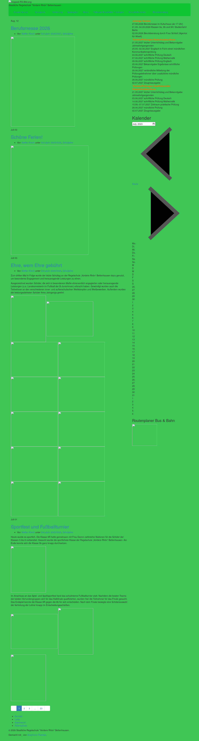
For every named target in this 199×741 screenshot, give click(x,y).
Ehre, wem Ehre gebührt (36, 265)
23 (41, 708)
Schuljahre (40, 12)
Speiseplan (72, 12)
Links (17, 719)
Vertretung (57, 12)
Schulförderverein (137, 12)
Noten (86, 12)
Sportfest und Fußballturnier (40, 526)
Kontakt (18, 716)
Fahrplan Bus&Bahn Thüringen (108, 12)
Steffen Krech (28, 33)
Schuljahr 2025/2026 (51, 142)
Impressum (20, 722)
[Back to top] (1, 739)
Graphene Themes (36, 734)
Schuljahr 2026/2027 (51, 33)
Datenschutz (21, 725)
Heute (135, 183)
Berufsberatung (161, 12)
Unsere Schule (20, 12)
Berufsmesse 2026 (30, 28)
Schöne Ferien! (27, 137)
